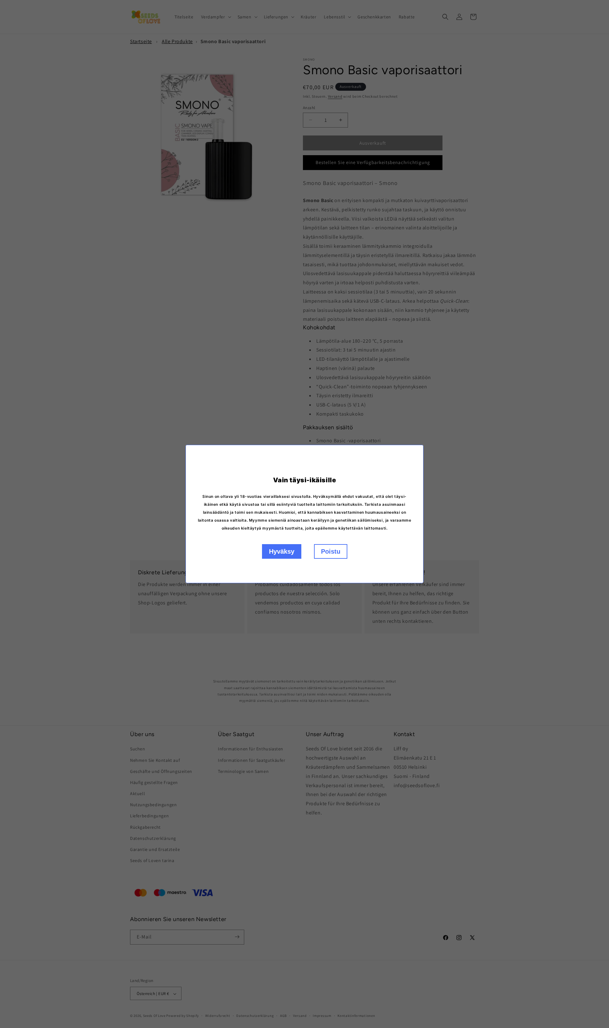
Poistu (330, 551)
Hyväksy (281, 551)
